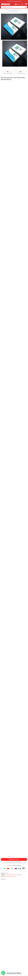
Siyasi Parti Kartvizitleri (16, 9)
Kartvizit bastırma (13, 876)
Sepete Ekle (15, 859)
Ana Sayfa (7, 9)
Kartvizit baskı (6, 876)
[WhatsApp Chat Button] (3, 973)
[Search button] (26, 7)
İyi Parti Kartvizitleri (14, 11)
